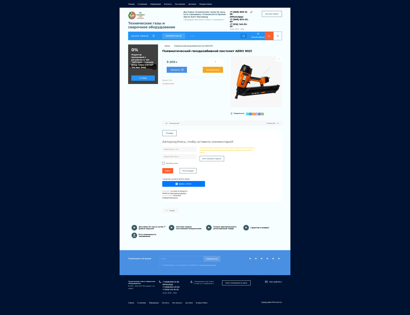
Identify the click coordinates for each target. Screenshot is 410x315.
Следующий (270, 123)
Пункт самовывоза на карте (236, 283)
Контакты (168, 4)
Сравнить (279, 59)
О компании (142, 4)
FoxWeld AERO (168, 84)
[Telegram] (256, 114)
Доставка (192, 4)
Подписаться (212, 259)
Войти (167, 171)
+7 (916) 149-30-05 (238, 25)
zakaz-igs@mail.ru (275, 282)
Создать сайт (266, 302)
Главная (131, 4)
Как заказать (180, 4)
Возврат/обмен (205, 4)
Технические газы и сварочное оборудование (151, 25)
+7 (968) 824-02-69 (239, 20)
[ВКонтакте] (250, 114)
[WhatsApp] (262, 114)
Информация (155, 4)
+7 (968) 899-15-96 (239, 13)
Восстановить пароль (211, 159)
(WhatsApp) (236, 16)
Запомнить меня (172, 163)
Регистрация (188, 171)
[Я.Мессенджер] (247, 114)
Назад (172, 211)
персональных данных (207, 265)
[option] (256, 81)
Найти (244, 36)
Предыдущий (174, 123)
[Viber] (259, 114)
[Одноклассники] (253, 114)
